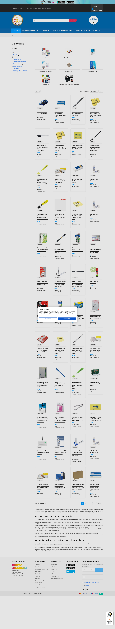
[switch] (109, 623)
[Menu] (112, 612)
